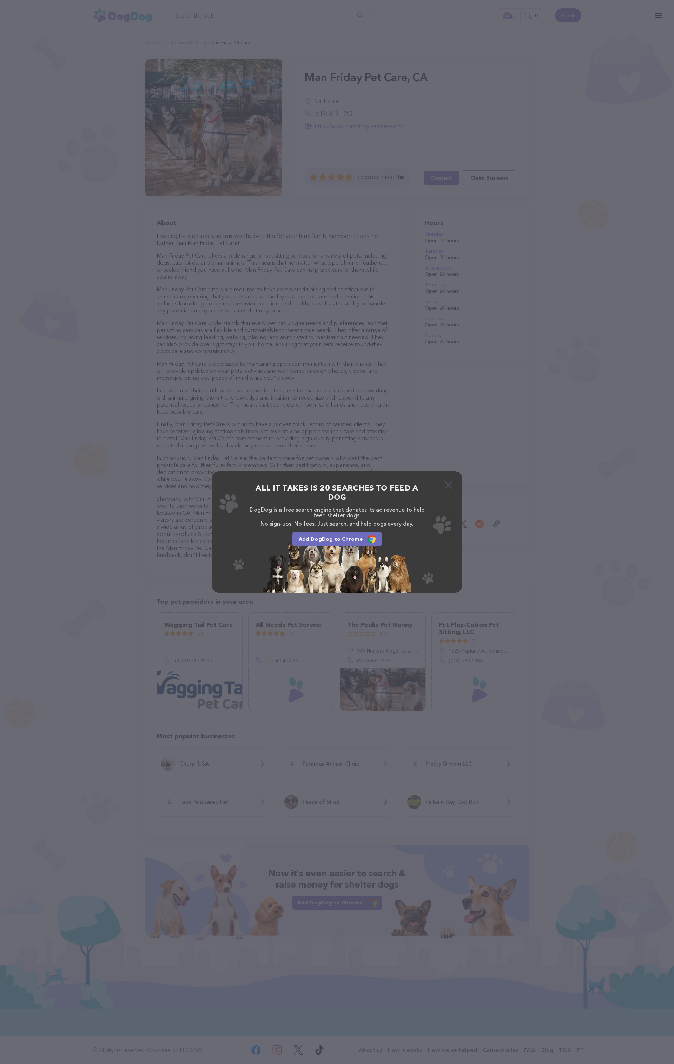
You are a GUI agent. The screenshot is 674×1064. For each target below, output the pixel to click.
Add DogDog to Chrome (331, 539)
